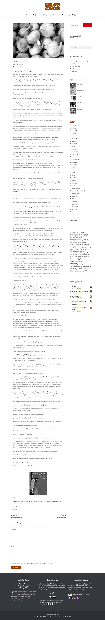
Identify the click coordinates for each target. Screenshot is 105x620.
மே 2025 (74, 167)
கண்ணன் (74, 242)
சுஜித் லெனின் (75, 251)
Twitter (72, 598)
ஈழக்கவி (85, 239)
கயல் (72, 244)
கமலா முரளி (82, 242)
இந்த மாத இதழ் (75, 193)
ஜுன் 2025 (74, 164)
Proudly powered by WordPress (42, 616)
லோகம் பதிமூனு (80, 90)
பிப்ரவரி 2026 (75, 144)
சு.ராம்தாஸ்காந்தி (75, 249)
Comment (13, 529)
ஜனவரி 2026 (75, 146)
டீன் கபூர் (73, 256)
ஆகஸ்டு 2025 (75, 159)
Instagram (77, 598)
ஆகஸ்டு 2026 (75, 125)
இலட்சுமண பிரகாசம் (76, 237)
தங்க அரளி (74, 71)
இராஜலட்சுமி (83, 236)
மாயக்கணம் (79, 109)
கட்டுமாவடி (74, 69)
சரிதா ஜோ (80, 247)
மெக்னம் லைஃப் (80, 103)
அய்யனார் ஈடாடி (75, 232)
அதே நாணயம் (80, 96)
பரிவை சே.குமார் (75, 259)
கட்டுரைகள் (74, 196)
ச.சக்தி (73, 247)
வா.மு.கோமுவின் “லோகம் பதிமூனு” (80, 61)
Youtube (75, 598)
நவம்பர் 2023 (25, 61)
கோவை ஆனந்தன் (83, 246)
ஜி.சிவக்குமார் (84, 254)
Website (13, 558)
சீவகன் (88, 247)
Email (12, 552)
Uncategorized (75, 212)
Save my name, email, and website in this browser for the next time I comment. (32, 563)
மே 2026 (74, 133)
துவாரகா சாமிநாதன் (76, 258)
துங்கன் (86, 256)
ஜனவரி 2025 (75, 175)
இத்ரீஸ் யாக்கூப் (84, 234)
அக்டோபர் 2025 (76, 154)
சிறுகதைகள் (75, 206)
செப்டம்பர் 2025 (75, 157)
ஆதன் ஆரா (74, 234)
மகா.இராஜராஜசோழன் (76, 265)
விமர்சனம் (74, 199)
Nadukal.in (42, 600)
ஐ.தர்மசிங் (74, 241)
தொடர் (73, 178)
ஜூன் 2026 (74, 130)
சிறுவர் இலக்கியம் (17, 61)
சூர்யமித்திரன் (75, 254)
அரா (83, 232)
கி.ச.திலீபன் (80, 244)
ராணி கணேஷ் (75, 270)
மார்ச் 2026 (74, 141)
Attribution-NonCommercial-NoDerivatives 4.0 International (51, 603)
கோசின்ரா (73, 246)
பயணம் (73, 63)
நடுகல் (26, 67)
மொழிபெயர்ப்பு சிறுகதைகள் (78, 191)
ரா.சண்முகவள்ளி (84, 268)
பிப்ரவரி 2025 (75, 172)
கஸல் (16, 509)
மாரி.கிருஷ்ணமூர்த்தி (76, 266)
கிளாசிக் (87, 244)
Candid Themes (67, 616)
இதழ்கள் (74, 180)
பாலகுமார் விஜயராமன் (76, 261)
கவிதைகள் (74, 209)
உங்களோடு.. (74, 183)
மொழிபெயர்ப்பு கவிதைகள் (78, 185)
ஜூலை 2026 (75, 128)
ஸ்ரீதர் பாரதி (80, 271)
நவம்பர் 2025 (75, 151)
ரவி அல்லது (74, 268)
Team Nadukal (50, 600)
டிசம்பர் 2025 (75, 149)
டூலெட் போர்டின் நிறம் (76, 66)
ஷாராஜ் (73, 271)
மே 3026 (74, 136)
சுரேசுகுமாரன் (86, 253)
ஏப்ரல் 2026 (74, 138)
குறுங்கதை (74, 204)
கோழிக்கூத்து (80, 84)
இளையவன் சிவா (75, 239)
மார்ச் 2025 (74, 170)
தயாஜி (80, 256)
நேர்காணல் (74, 201)
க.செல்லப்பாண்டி (83, 241)
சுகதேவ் (84, 249)
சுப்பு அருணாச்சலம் (75, 253)
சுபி (82, 251)
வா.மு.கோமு (84, 270)
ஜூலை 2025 (75, 162)
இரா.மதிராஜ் (74, 236)
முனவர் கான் (87, 266)
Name (13, 546)
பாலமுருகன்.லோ (75, 263)
